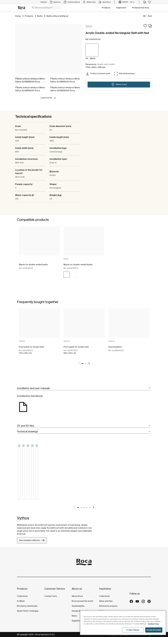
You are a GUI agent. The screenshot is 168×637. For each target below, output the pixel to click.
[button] (33, 7)
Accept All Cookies (154, 630)
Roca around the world (82, 601)
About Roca (77, 596)
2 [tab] (85, 363)
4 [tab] (87, 507)
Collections (22, 596)
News (74, 616)
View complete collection (29, 540)
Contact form (50, 596)
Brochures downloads (27, 606)
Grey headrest (115, 347)
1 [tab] (83, 363)
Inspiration (121, 8)
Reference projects (108, 606)
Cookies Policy (153, 624)
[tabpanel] (39, 254)
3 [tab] (84, 507)
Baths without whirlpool (57, 16)
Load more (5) (46, 98)
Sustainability (78, 606)
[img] (66, 274)
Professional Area (140, 8)
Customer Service (54, 588)
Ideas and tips (106, 601)
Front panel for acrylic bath (31, 347)
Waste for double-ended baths (33, 264)
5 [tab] (90, 507)
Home (18, 16)
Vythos (22, 341)
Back (150, 16)
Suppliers (76, 621)
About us (77, 588)
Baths (40, 16)
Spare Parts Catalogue (27, 611)
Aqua (65, 259)
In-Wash (21, 601)
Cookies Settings (132, 630)
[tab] (84, 388)
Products (106, 8)
